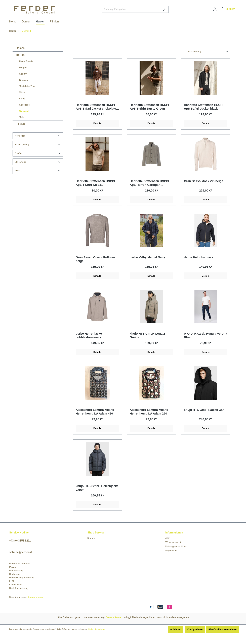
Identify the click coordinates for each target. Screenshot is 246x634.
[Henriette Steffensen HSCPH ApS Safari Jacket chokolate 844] (97, 78)
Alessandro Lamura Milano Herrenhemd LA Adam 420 (95, 411)
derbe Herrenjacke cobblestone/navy (89, 335)
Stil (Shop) (20, 162)
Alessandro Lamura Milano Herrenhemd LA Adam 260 (149, 411)
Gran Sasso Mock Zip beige (203, 181)
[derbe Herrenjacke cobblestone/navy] (97, 306)
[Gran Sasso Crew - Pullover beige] (97, 230)
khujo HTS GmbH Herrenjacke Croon (97, 487)
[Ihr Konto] (215, 9)
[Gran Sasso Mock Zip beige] (205, 154)
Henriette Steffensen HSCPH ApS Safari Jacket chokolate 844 (96, 106)
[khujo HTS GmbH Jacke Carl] (205, 383)
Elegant (23, 67)
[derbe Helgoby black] (205, 230)
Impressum (171, 550)
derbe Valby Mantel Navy (147, 257)
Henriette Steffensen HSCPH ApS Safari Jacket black (204, 106)
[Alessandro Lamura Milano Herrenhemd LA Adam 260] (151, 383)
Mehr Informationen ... (98, 629)
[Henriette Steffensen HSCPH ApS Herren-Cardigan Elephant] (151, 154)
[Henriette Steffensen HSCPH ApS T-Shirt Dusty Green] (151, 78)
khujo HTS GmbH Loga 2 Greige (147, 335)
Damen (20, 48)
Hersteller (20, 135)
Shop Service (95, 532)
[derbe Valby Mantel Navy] (151, 230)
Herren (20, 54)
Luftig (22, 98)
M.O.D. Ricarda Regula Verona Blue (205, 335)
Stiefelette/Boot (27, 86)
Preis (17, 170)
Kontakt (91, 538)
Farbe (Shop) (22, 144)
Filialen (20, 123)
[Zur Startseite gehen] (34, 8)
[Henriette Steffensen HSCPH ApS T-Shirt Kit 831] (97, 154)
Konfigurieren (195, 629)
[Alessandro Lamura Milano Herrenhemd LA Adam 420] (97, 383)
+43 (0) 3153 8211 (20, 540)
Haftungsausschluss (176, 546)
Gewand (24, 111)
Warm (22, 92)
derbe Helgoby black (198, 257)
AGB (167, 538)
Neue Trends (26, 61)
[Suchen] (165, 9)
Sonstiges (24, 104)
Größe (18, 153)
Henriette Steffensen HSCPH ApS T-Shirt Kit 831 (96, 182)
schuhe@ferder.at (20, 552)
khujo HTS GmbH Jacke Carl (204, 409)
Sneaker (23, 80)
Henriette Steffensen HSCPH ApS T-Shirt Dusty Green (150, 106)
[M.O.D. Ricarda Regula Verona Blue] (205, 306)
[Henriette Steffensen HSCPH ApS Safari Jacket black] (205, 78)
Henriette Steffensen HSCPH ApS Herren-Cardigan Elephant (150, 183)
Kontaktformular (35, 597)
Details (97, 123)
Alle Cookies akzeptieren (222, 629)
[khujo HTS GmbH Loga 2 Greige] (151, 306)
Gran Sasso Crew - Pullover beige (95, 259)
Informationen (174, 532)
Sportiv (23, 73)
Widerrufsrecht (173, 542)
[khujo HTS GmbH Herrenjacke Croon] (97, 459)
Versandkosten (114, 617)
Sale (21, 117)
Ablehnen (175, 629)
